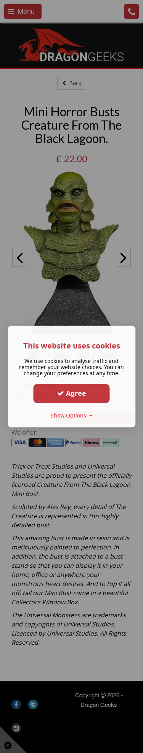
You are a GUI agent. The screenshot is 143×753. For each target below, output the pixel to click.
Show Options (70, 415)
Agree (75, 393)
